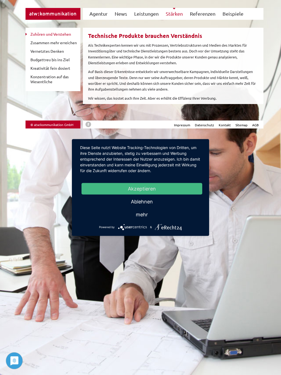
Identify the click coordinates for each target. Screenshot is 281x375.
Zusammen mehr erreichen (53, 42)
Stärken (174, 13)
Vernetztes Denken (47, 51)
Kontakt (225, 125)
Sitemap (241, 125)
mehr (142, 214)
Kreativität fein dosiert (50, 68)
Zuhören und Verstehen (50, 34)
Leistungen (146, 13)
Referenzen (202, 13)
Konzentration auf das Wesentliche (49, 79)
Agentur (98, 13)
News (121, 13)
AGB (255, 125)
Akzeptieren (142, 189)
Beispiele (233, 13)
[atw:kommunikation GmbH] (53, 18)
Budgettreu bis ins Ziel (50, 59)
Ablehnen (142, 202)
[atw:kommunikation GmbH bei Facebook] (88, 126)
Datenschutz (204, 125)
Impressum (182, 125)
